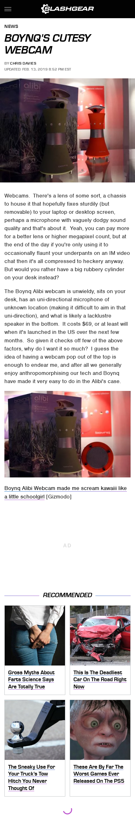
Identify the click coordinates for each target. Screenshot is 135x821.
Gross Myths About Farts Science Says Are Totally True (31, 679)
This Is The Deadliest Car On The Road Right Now (100, 679)
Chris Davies (23, 63)
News (11, 27)
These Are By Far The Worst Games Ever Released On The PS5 (98, 774)
